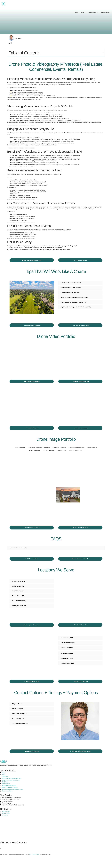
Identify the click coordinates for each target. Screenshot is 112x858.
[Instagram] (56, 847)
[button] (102, 52)
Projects (82, 12)
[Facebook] (56, 845)
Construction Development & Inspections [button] (39, 447)
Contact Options (105, 12)
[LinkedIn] (56, 850)
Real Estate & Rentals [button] (49, 450)
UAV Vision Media (34, 854)
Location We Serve (92, 12)
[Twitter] (56, 849)
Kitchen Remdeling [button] (34, 450)
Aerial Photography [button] (20, 447)
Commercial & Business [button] (59, 447)
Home (76, 12)
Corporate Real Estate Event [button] (76, 447)
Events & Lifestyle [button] (92, 447)
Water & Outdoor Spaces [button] (76, 450)
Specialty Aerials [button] (62, 450)
